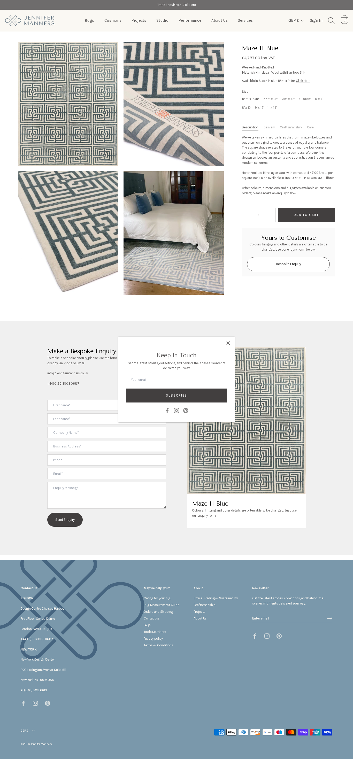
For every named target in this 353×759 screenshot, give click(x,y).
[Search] (331, 20)
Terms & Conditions (158, 645)
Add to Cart (306, 215)
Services (245, 20)
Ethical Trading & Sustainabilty (216, 598)
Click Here (303, 81)
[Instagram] (176, 410)
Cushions (112, 20)
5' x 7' (319, 99)
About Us (219, 20)
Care (310, 127)
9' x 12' (259, 108)
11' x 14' (272, 108)
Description (250, 127)
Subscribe (176, 395)
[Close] (228, 343)
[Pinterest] (185, 410)
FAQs (147, 625)
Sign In (316, 20)
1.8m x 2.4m (250, 99)
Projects (139, 20)
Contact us (152, 618)
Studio (162, 20)
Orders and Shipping (158, 612)
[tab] (253, 127)
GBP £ (293, 20)
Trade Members (155, 632)
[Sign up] (329, 618)
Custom (305, 99)
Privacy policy (153, 638)
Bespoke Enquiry (288, 264)
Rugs (89, 20)
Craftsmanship (291, 127)
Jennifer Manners (41, 744)
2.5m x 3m (271, 99)
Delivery (269, 127)
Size (245, 92)
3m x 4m (288, 99)
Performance (190, 20)
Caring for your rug (157, 598)
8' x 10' (246, 108)
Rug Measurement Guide (161, 605)
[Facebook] (167, 410)
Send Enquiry (65, 520)
